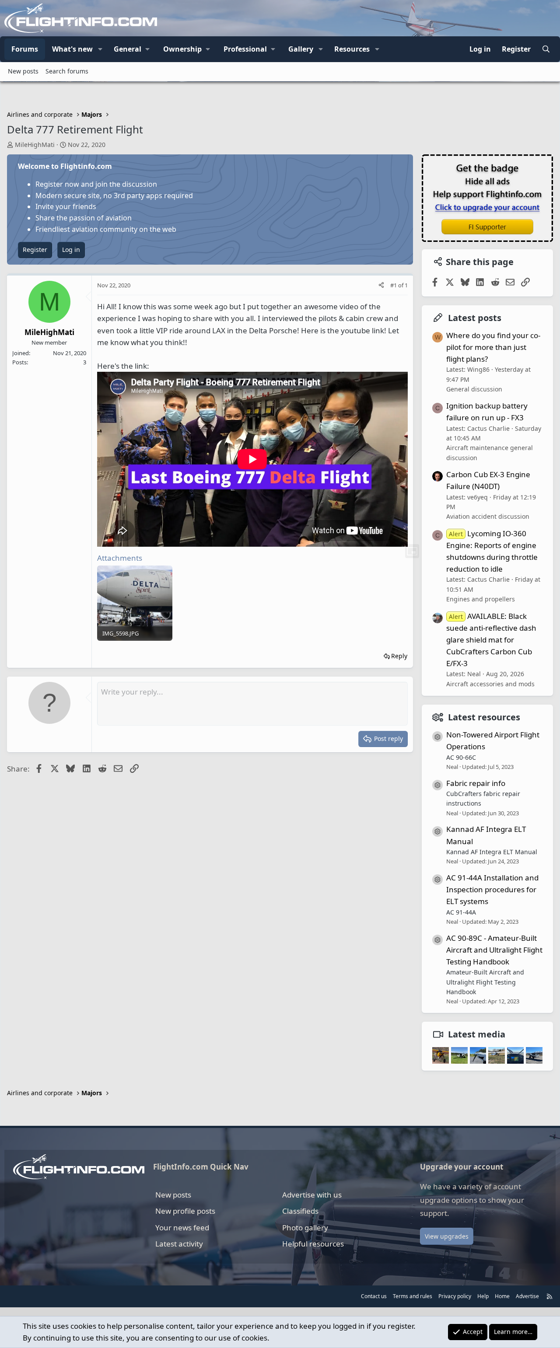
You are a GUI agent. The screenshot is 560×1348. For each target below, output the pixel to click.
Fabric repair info (475, 783)
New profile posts (185, 1211)
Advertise (527, 1296)
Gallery (300, 49)
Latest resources (484, 717)
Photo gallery (305, 1227)
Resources (352, 49)
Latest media (476, 1034)
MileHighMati (35, 144)
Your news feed (182, 1227)
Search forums (67, 71)
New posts (23, 71)
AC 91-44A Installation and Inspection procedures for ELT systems (492, 889)
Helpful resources (313, 1244)
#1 (394, 285)
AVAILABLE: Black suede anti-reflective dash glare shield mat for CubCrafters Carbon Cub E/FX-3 (491, 640)
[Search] (546, 49)
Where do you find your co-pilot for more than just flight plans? (493, 347)
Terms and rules (412, 1296)
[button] (100, 49)
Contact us (374, 1296)
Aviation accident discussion (487, 516)
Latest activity (179, 1244)
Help (483, 1296)
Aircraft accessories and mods (490, 684)
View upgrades (447, 1236)
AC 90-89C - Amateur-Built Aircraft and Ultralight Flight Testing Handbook (494, 950)
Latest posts (474, 318)
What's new (72, 49)
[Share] (381, 285)
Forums (24, 49)
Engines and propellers (480, 599)
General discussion (474, 389)
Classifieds (300, 1211)
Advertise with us (312, 1195)
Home (502, 1296)
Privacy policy (454, 1296)
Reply (399, 656)
